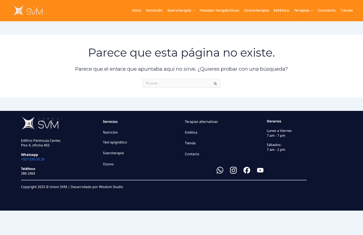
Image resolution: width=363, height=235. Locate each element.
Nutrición (154, 10)
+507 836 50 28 (32, 159)
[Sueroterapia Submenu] (193, 10)
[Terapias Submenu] (311, 10)
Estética (281, 10)
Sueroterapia (179, 10)
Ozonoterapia (256, 10)
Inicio (136, 10)
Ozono (108, 164)
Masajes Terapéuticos (219, 10)
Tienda (347, 10)
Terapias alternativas (201, 121)
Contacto (327, 10)
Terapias (301, 10)
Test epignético (115, 142)
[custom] (219, 170)
